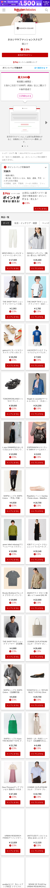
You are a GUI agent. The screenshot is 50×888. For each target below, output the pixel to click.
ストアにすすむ (41, 209)
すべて (6, 223)
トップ (4, 153)
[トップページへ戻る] (25, 10)
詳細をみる (26, 96)
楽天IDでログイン (25, 55)
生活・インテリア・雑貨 (25, 223)
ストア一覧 (13, 153)
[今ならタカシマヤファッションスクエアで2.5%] (25, 20)
